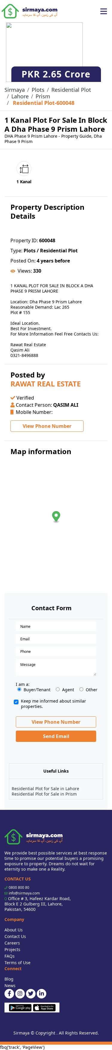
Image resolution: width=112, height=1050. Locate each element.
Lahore (20, 96)
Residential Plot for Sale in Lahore (45, 788)
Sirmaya (14, 89)
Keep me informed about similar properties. (53, 703)
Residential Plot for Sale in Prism (44, 794)
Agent (68, 689)
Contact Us (15, 936)
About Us (13, 930)
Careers (12, 943)
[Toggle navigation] (103, 11)
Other (91, 689)
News (10, 985)
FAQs (9, 956)
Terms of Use (17, 962)
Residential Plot (71, 89)
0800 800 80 (19, 887)
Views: (25, 271)
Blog (8, 979)
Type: (16, 250)
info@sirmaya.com (24, 893)
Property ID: (24, 240)
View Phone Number (47, 426)
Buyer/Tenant (37, 689)
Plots (38, 89)
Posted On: (23, 260)
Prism (43, 96)
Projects (12, 949)
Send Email (56, 736)
